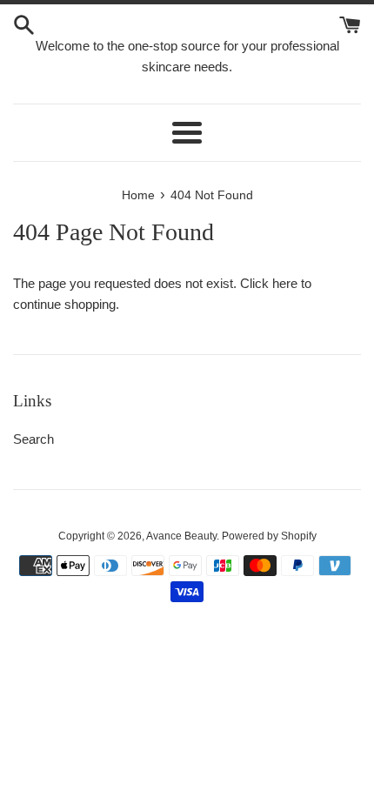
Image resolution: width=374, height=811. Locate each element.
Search (33, 439)
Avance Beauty (181, 536)
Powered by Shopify (269, 536)
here (284, 283)
